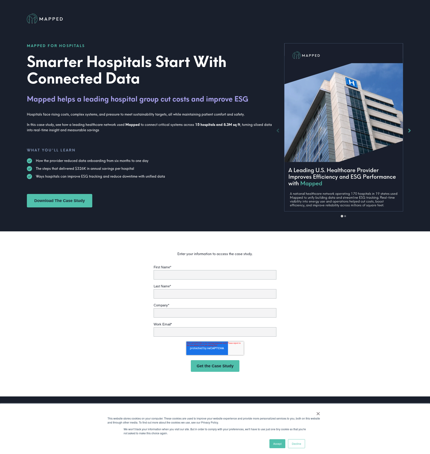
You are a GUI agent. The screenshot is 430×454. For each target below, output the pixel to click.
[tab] (342, 216)
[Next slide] (409, 130)
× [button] (318, 412)
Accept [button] (277, 443)
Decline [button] (296, 443)
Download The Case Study (59, 200)
